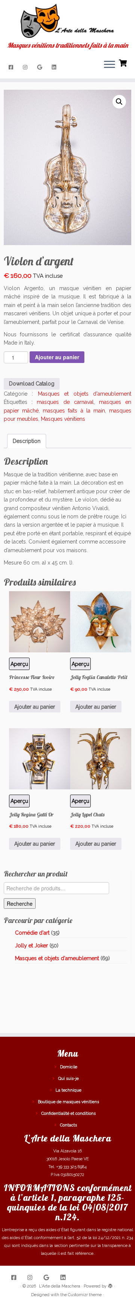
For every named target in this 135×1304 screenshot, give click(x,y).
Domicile (68, 1067)
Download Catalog (31, 384)
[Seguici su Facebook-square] (12, 67)
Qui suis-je (68, 1078)
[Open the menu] (109, 65)
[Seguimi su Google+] (40, 67)
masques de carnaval (65, 402)
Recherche (20, 903)
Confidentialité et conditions (68, 1113)
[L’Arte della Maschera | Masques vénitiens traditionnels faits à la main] (67, 21)
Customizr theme (85, 1294)
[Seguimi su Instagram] (26, 67)
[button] (119, 101)
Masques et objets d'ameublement (84, 394)
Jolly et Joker (31, 946)
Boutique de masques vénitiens (68, 1101)
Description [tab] (26, 441)
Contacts (68, 1125)
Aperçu (80, 664)
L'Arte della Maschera (59, 1286)
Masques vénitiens (63, 419)
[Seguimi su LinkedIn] (55, 67)
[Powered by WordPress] (110, 1284)
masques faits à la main (74, 411)
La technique (68, 1090)
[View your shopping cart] (123, 62)
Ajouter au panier (57, 357)
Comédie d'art (32, 933)
